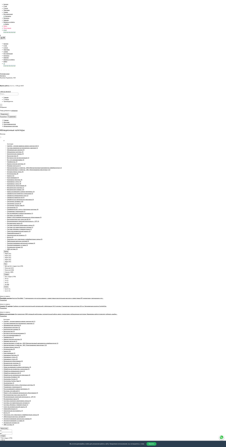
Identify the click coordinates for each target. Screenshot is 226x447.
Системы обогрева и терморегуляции (19, 229)
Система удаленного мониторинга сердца (20, 225)
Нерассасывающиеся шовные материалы (21, 191)
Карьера (6, 20)
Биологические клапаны (15, 154)
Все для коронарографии (15, 160)
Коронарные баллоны (14, 179)
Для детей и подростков (14, 266)
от (0, 430)
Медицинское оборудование (16, 185)
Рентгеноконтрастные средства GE (18, 219)
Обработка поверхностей (15, 197)
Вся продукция (8, 14)
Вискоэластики (12, 156)
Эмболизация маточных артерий (18, 241)
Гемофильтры (12, 162)
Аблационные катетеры (11, 126)
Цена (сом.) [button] (4, 428)
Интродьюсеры (12, 173)
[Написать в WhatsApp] (221, 437)
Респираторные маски (14, 223)
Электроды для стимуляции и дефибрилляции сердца (24, 239)
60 (6, 282)
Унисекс (9, 272)
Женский (9, 268)
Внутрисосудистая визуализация (18, 158)
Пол (5, 264)
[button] (5, 30)
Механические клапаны (15, 189)
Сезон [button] (6, 286)
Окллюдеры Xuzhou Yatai (15, 205)
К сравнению (12, 116)
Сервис (6, 12)
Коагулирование (13, 177)
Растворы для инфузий (15, 215)
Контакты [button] (8, 16)
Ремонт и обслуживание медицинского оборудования (24, 217)
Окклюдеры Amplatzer (15, 201)
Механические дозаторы (15, 187)
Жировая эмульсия (14, 165)
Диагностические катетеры (16, 164)
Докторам (6, 122)
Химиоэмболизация (14, 233)
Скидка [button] (6, 274)
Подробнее (3, 116)
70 (6, 280)
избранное (14, 110)
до (1, 433)
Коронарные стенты (14, 181)
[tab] (115, 251)
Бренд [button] (6, 251)
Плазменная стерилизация (16, 211)
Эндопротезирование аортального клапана (21, 243)
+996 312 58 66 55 (5, 91)
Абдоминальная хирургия (15, 150)
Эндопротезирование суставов (17, 245)
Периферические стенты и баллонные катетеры (22, 209)
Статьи (6, 8)
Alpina (8, 253)
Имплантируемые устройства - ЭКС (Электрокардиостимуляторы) (28, 169)
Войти (5, 26)
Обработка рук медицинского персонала (20, 199)
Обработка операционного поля (17, 195)
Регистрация (7, 28)
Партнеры (7, 10)
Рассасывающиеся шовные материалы (20, 213)
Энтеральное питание (15, 247)
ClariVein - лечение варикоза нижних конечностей (23, 146)
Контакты (6, 18)
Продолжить (4, 114)
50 (7, 284)
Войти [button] (7, 24)
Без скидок (10, 276)
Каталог (6, 4)
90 (6, 278)
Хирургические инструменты (16, 235)
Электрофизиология (10, 124)
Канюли (10, 175)
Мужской (9, 270)
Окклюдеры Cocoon (14, 203)
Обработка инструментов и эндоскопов (20, 193)
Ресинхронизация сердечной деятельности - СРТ (23, 221)
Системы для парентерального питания (20, 227)
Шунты (10, 237)
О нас (5, 6)
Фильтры (2, 134)
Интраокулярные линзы (15, 171)
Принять (151, 444)
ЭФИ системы (12, 249)
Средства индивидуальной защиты (18, 231)
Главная (6, 97)
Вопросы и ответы (9, 22)
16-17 (7, 289)
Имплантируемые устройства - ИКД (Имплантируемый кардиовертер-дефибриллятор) (34, 168)
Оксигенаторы (12, 207)
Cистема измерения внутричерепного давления (22, 148)
